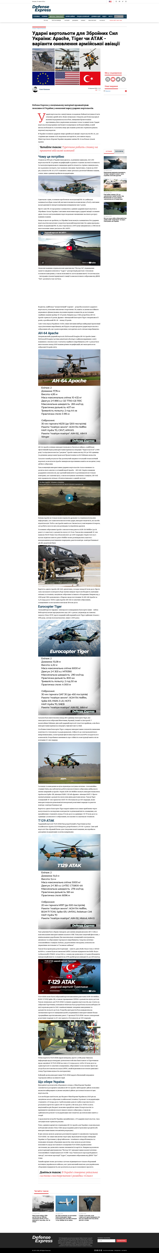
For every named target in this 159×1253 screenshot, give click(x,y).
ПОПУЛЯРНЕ (119, 151)
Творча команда (56, 20)
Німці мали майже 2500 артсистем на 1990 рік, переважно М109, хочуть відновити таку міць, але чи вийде (41, 1219)
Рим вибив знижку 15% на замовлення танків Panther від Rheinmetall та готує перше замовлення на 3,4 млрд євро (114, 197)
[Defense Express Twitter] (123, 2)
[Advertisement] (93, 9)
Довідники (75, 20)
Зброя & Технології (41, 28)
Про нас (46, 20)
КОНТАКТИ (124, 1250)
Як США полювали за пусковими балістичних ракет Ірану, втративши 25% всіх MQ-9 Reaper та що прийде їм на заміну (66, 1218)
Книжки (83, 20)
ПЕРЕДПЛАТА (117, 1250)
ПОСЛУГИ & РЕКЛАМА (108, 1250)
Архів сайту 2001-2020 (116, 20)
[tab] (109, 151)
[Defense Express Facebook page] (116, 2)
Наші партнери (92, 20)
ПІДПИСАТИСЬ (121, 1240)
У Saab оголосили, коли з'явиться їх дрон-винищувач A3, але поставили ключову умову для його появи (89, 1218)
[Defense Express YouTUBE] (120, 2)
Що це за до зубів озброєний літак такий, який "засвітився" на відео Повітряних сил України (115, 219)
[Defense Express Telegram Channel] (126, 2)
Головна (34, 28)
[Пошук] (125, 16)
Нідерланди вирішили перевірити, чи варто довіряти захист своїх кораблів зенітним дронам (115, 174)
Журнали (67, 20)
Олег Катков (44, 89)
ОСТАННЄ (109, 151)
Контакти (102, 20)
